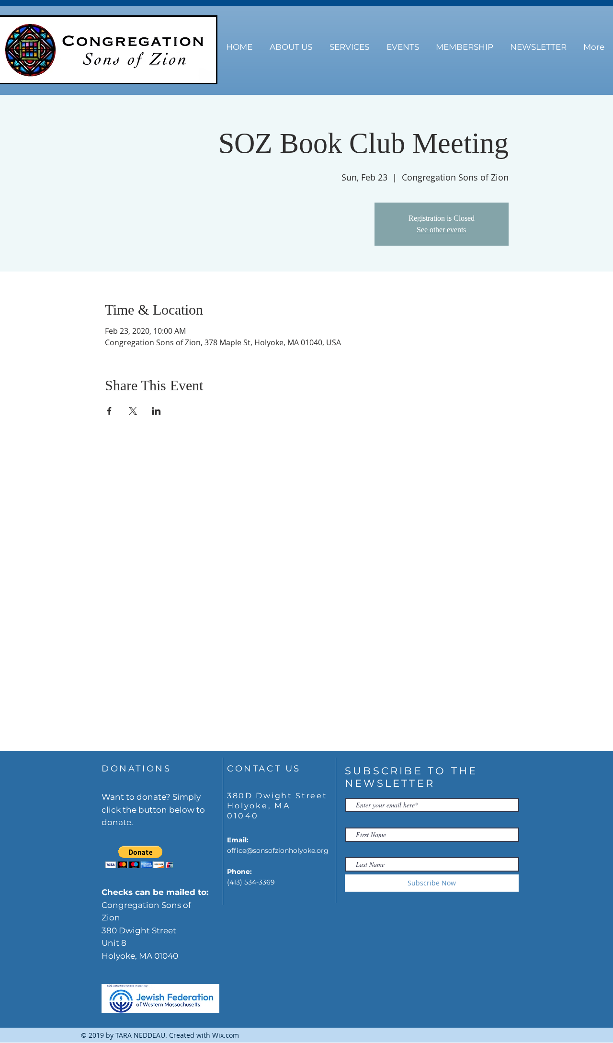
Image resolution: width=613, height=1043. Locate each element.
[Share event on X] (132, 411)
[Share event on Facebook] (109, 411)
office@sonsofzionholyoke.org (278, 850)
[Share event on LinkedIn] (156, 411)
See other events (441, 230)
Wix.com (225, 1035)
